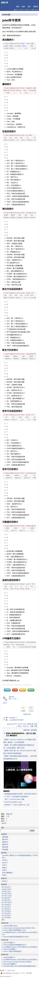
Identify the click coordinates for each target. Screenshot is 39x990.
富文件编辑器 (7, 872)
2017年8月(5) (6, 904)
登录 (30, 733)
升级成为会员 (27, 714)
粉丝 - (11, 699)
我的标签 (5, 847)
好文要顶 (7, 690)
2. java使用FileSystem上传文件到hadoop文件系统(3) (20, 959)
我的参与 (5, 842)
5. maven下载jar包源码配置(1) (12, 951)
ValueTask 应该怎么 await (13, 802)
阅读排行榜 (4, 923)
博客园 (35, 6)
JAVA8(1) (5, 881)
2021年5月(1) (6, 887)
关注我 (15, 690)
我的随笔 (5, 837)
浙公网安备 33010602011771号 (14, 973)
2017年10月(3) (7, 902)
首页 (29, 6)
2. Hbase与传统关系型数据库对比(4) (14, 945)
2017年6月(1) (6, 909)
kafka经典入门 (13, 718)
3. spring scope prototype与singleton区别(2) (17, 962)
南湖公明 (4, 2)
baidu (5, 862)
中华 (4, 865)
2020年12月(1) (7, 889)
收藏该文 (22, 690)
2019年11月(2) (7, 896)
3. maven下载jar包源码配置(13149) (14, 930)
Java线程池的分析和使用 (16, 720)
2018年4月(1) (6, 900)
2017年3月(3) (6, 915)
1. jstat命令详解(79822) (10, 926)
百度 (4, 875)
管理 (17, 6)
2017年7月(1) (6, 907)
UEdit (5, 860)
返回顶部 (34, 730)
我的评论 (5, 839)
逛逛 (7, 735)
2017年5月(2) (6, 911)
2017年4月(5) (6, 913)
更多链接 (5, 849)
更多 (3, 920)
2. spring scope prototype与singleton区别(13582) (18, 928)
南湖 (4, 867)
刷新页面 (27, 730)
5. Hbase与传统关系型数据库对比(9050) (15, 937)
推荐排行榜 (4, 954)
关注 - (16, 699)
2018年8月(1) (6, 898)
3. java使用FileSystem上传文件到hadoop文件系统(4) (20, 947)
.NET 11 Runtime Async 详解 (14, 799)
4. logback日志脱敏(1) (9, 949)
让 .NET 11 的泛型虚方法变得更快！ (16, 796)
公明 (4, 870)
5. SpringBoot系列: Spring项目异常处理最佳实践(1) (19, 966)
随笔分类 (4, 878)
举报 (35, 726)
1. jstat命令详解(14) (8, 957)
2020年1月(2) (6, 891)
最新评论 (5, 844)
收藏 (31, 726)
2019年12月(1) (7, 893)
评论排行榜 (4, 940)
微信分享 (31, 690)
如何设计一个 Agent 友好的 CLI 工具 (16, 805)
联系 (23, 6)
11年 (7, 816)
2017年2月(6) (6, 917)
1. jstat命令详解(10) (8, 942)
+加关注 (4, 703)
